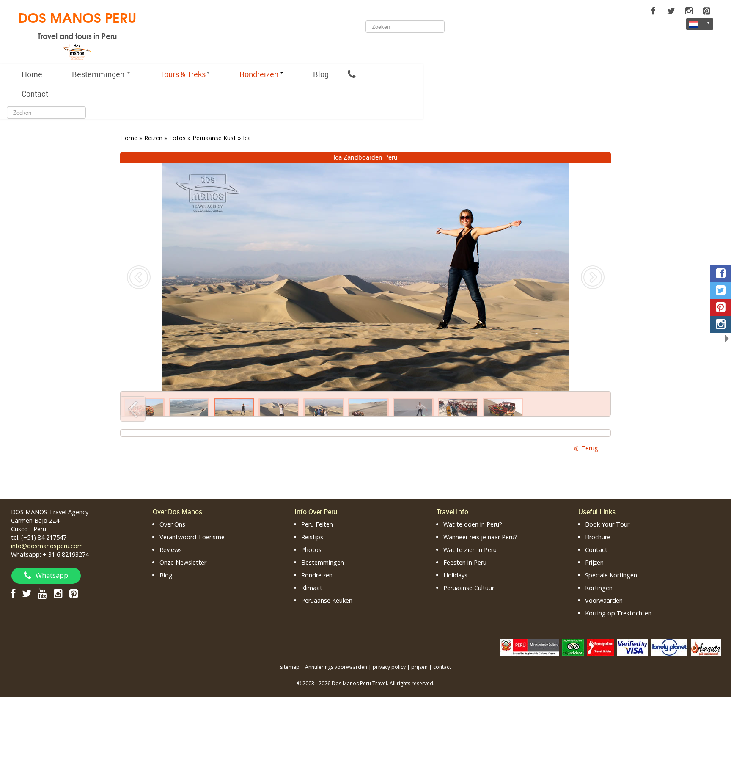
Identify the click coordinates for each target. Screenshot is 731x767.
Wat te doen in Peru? (472, 524)
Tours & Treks (183, 74)
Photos (311, 550)
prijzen (419, 666)
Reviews (170, 550)
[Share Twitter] (720, 290)
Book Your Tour (607, 524)
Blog (321, 74)
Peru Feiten (317, 524)
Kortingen (599, 588)
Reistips (312, 537)
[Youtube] (42, 593)
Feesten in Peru (464, 562)
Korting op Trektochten (618, 613)
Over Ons (172, 524)
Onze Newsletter (182, 562)
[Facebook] (653, 11)
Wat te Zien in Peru (470, 550)
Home (32, 74)
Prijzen (594, 562)
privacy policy (389, 666)
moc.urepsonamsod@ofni (47, 546)
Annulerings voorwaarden (336, 666)
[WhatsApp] (352, 74)
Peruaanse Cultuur (468, 588)
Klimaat (311, 588)
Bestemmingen (99, 74)
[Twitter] (671, 11)
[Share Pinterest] (720, 307)
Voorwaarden (604, 600)
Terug (589, 448)
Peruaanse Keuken (326, 600)
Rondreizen (317, 575)
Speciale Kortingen (611, 575)
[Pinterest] (706, 11)
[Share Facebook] (720, 273)
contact (442, 666)
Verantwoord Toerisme (192, 537)
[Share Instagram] (720, 324)
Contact (35, 93)
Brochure (597, 537)
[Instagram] (688, 11)
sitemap (290, 666)
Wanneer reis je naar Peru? (480, 537)
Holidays (455, 575)
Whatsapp (52, 575)
